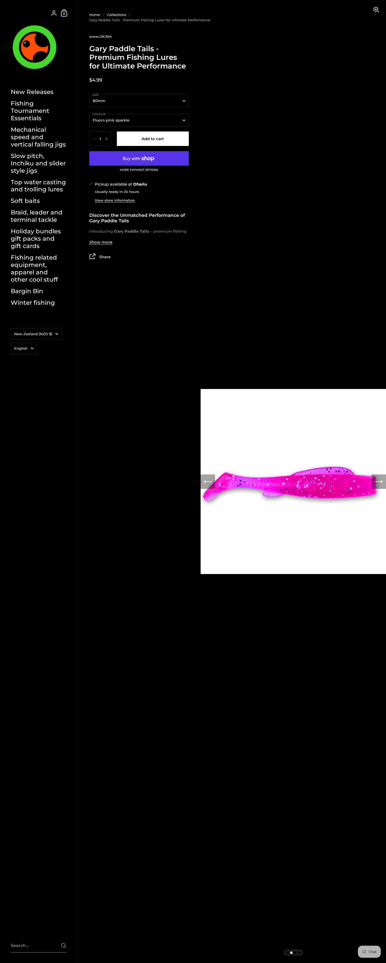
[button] (208, 481)
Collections (116, 15)
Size (95, 95)
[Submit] (63, 945)
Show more (100, 242)
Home (94, 15)
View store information (115, 200)
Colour (99, 114)
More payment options (139, 170)
